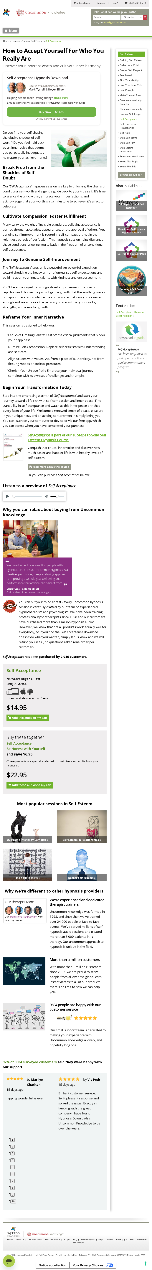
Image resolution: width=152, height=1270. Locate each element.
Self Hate (125, 132)
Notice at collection (53, 1265)
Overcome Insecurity (131, 109)
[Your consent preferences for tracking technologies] (145, 1263)
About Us (20, 1239)
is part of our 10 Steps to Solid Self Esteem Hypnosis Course (67, 437)
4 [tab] (12, 1160)
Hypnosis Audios (52, 1239)
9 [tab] (12, 1194)
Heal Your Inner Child (131, 85)
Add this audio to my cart (29, 717)
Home (10, 1239)
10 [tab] (13, 1201)
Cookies (130, 1239)
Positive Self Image (130, 114)
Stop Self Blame (128, 137)
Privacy (119, 1239)
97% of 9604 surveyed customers (30, 1062)
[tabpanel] (29, 1103)
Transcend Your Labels (132, 156)
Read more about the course (50, 467)
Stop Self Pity (127, 142)
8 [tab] (12, 1187)
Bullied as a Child (129, 65)
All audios (129, 17)
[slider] (27, 496)
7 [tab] (12, 1181)
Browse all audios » (131, 174)
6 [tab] (12, 1174)
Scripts (67, 1239)
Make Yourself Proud (131, 95)
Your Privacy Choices (88, 1265)
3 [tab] (12, 1153)
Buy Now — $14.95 (51, 112)
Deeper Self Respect (131, 70)
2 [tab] (12, 1146)
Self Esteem (126, 54)
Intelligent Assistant (115, 22)
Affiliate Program (87, 1239)
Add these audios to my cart (31, 785)
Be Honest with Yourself (25, 748)
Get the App (78, 1242)
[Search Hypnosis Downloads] (145, 17)
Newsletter (142, 1239)
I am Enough (126, 90)
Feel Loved (126, 75)
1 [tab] (12, 1139)
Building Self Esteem (131, 60)
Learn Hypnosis (35, 1239)
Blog (75, 1239)
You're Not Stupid (129, 161)
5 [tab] (12, 1167)
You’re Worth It (128, 166)
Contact (109, 1239)
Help (100, 1239)
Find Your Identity (129, 80)
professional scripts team (23, 916)
